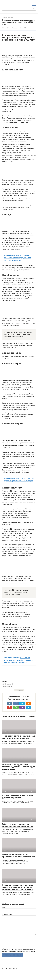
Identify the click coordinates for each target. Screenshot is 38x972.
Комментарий (7, 914)
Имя (4, 907)
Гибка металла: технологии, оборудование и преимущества (17, 825)
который (20, 690)
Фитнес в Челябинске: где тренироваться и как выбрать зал (18, 855)
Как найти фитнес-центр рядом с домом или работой (18, 796)
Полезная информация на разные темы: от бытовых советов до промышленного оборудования (18, 887)
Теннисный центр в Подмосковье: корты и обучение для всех (19, 737)
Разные (14, 28)
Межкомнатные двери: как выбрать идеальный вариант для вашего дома (18, 766)
